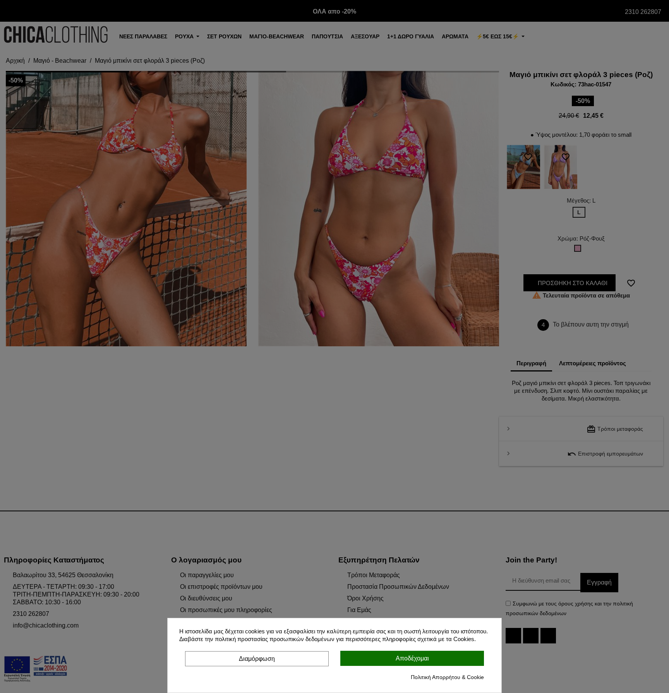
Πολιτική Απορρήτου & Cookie (447, 677)
